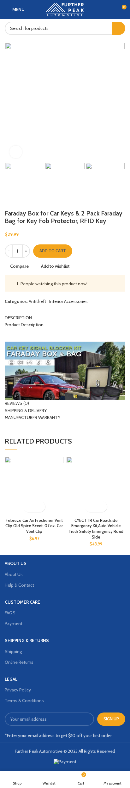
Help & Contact (19, 585)
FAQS (10, 613)
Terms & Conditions (24, 700)
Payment (13, 623)
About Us (14, 574)
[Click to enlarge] (15, 152)
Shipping (13, 651)
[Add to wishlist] (39, 506)
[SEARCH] (118, 28)
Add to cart (52, 250)
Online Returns (19, 662)
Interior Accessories (68, 301)
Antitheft (37, 301)
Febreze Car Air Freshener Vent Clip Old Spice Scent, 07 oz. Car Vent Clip (34, 526)
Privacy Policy (18, 690)
